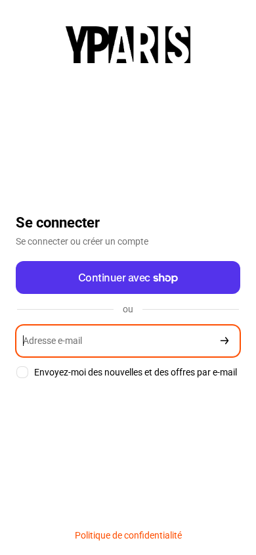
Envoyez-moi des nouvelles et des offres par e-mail (135, 372)
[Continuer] (224, 340)
